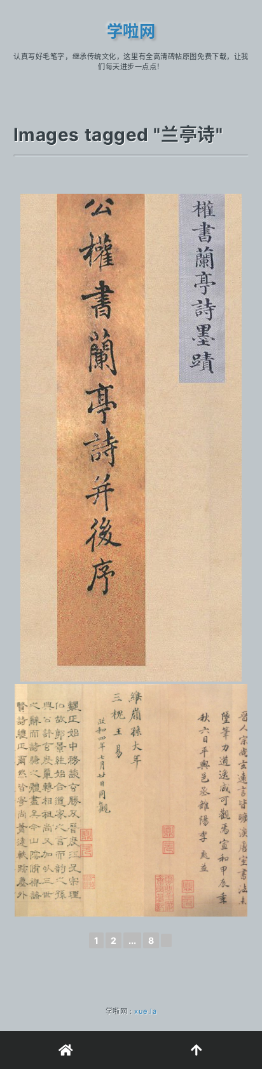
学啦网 (131, 31)
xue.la (145, 1011)
